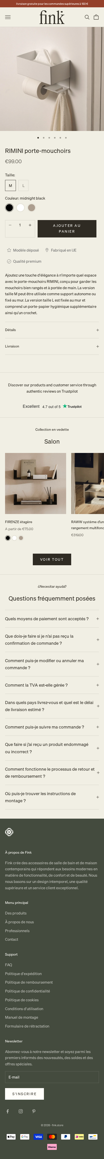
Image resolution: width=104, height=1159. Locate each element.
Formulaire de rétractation (27, 1026)
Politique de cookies (22, 1000)
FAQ (8, 965)
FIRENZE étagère (18, 522)
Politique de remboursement (29, 982)
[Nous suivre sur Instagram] (20, 1111)
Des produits (16, 913)
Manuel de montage (21, 1017)
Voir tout (52, 559)
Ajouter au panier (67, 228)
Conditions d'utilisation (24, 1009)
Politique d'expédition (23, 974)
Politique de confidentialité (27, 991)
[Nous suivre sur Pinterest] (33, 1111)
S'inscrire (24, 1094)
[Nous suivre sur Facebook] (7, 1111)
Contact (11, 939)
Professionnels (17, 931)
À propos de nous (19, 922)
